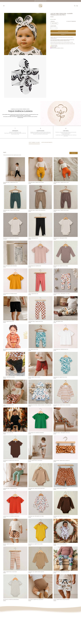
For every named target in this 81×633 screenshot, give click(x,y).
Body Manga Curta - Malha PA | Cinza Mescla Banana (11, 599)
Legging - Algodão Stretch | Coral (33, 293)
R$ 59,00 (4, 183)
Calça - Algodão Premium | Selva (33, 349)
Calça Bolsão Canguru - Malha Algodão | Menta (10, 488)
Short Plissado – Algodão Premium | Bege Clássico (35, 599)
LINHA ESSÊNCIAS (6, 614)
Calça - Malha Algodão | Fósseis (58, 321)
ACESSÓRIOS (5, 618)
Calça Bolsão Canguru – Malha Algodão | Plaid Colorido (62, 432)
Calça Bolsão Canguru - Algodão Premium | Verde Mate (11, 210)
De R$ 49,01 (5, 239)
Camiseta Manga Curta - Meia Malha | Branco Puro (61, 349)
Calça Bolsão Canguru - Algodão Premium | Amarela (36, 182)
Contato (43, 625)
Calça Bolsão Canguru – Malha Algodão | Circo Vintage (62, 293)
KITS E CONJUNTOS (6, 619)
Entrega (43, 615)
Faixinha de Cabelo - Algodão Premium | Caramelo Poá (62, 460)
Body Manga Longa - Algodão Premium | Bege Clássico (36, 488)
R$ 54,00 (4, 322)
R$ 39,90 (29, 183)
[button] (75, 6)
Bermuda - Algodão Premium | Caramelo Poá (60, 488)
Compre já (63, 34)
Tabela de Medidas (44, 622)
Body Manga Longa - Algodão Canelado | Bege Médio (36, 571)
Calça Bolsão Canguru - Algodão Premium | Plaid (35, 321)
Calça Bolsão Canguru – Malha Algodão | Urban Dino (61, 571)
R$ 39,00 (55, 489)
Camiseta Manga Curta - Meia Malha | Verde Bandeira (36, 432)
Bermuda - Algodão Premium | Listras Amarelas (35, 460)
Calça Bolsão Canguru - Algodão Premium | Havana (61, 210)
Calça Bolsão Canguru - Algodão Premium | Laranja (61, 182)
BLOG (4, 621)
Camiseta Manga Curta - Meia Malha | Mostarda (10, 293)
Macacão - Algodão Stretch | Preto (8, 432)
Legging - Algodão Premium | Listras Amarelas (10, 571)
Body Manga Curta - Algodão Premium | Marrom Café (11, 460)
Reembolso (43, 618)
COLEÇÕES (5, 615)
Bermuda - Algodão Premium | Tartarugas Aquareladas (61, 599)
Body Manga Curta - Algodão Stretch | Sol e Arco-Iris (10, 349)
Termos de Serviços (44, 619)
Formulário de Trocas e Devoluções (47, 621)
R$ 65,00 (55, 183)
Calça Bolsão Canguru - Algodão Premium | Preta (10, 182)
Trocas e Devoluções (45, 614)
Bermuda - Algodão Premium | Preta (8, 321)
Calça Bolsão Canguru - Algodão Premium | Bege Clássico (36, 210)
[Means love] (40, 6)
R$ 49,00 (55, 239)
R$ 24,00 (55, 461)
